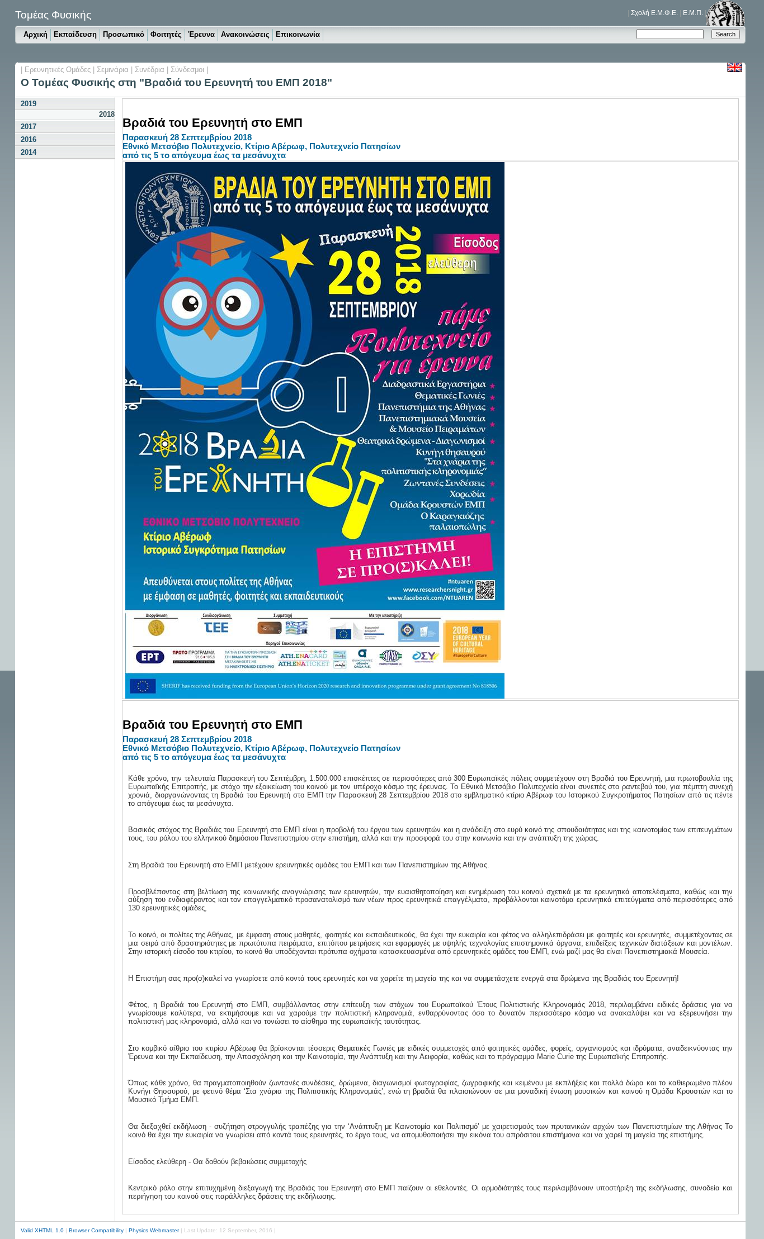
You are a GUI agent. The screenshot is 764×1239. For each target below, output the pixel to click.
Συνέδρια (149, 69)
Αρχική (35, 34)
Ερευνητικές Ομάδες (58, 69)
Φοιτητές (166, 34)
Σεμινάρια (113, 69)
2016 (28, 139)
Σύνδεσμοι (187, 69)
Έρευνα (201, 34)
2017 (28, 126)
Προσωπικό (123, 34)
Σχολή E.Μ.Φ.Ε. (654, 13)
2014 (28, 152)
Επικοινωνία (298, 34)
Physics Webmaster (154, 1230)
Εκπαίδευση (75, 34)
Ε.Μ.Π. (693, 13)
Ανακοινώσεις (245, 34)
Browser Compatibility (96, 1230)
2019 (28, 103)
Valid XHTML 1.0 (42, 1230)
